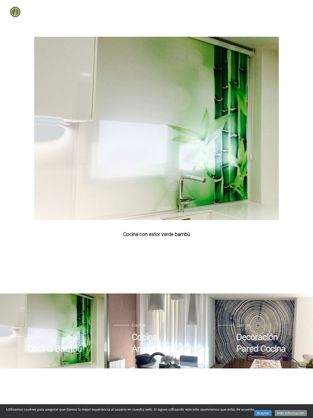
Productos (159, 11)
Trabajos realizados (254, 11)
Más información (290, 413)
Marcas (216, 11)
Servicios (190, 11)
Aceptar (263, 413)
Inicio (103, 11)
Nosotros (129, 11)
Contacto (293, 11)
